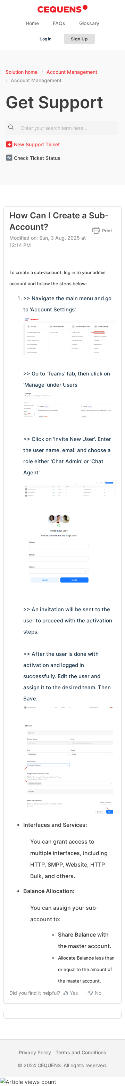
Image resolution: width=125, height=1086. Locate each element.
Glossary (89, 23)
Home (32, 23)
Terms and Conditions (81, 1052)
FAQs (59, 23)
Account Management (72, 72)
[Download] (49, 552)
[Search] (11, 128)
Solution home (22, 72)
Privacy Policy (35, 1052)
